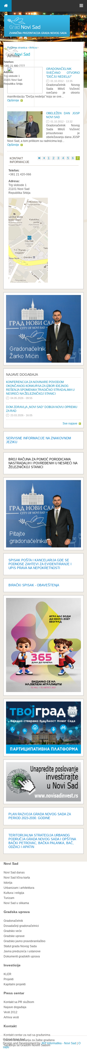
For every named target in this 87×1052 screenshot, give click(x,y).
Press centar (14, 993)
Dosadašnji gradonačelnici (21, 926)
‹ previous (44, 158)
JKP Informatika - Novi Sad (58, 1043)
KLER (7, 974)
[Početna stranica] (37, 36)
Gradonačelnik (13, 920)
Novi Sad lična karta (17, 877)
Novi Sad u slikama (16, 903)
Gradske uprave (14, 936)
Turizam (9, 898)
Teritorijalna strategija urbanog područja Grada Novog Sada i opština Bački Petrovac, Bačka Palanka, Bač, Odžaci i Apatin (42, 841)
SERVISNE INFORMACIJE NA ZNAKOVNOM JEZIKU (38, 440)
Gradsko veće (13, 931)
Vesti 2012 (10, 1012)
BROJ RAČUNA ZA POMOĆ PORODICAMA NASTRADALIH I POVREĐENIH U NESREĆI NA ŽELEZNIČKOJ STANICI (42, 463)
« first (39, 158)
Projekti (9, 979)
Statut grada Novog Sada (20, 946)
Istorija (8, 882)
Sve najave (70, 423)
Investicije (12, 965)
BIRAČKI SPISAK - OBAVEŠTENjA (33, 585)
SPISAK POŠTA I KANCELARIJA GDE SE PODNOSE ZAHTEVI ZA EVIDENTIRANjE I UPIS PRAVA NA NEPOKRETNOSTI (40, 564)
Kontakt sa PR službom (19, 1002)
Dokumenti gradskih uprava (22, 956)
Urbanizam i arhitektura (19, 887)
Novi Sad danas (14, 872)
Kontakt (10, 1026)
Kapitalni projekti (15, 984)
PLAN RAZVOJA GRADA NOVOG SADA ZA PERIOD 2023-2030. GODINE (39, 816)
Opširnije (13, 145)
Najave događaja (22, 374)
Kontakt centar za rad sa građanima (27, 1035)
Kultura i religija (14, 893)
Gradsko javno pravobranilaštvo (24, 941)
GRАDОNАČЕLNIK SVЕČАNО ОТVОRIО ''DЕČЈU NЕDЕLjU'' (63, 72)
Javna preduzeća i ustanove (22, 951)
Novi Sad (11, 863)
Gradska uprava (17, 912)
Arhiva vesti (11, 1017)
